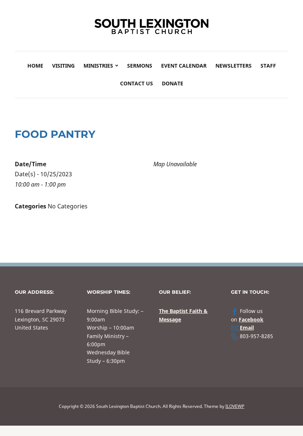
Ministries (98, 65)
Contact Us (136, 83)
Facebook (251, 319)
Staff (268, 65)
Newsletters (233, 65)
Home (35, 65)
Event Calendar (184, 65)
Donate (172, 83)
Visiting (63, 65)
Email (247, 327)
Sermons (139, 65)
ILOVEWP (234, 406)
